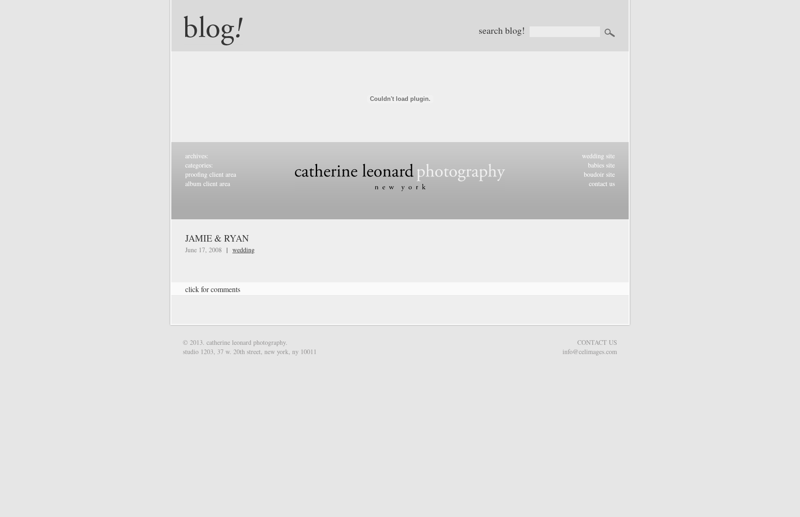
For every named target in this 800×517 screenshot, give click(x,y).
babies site (601, 165)
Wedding (243, 249)
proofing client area (210, 174)
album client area (207, 183)
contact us (602, 183)
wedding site (598, 155)
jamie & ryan (217, 238)
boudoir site (599, 174)
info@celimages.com (589, 351)
